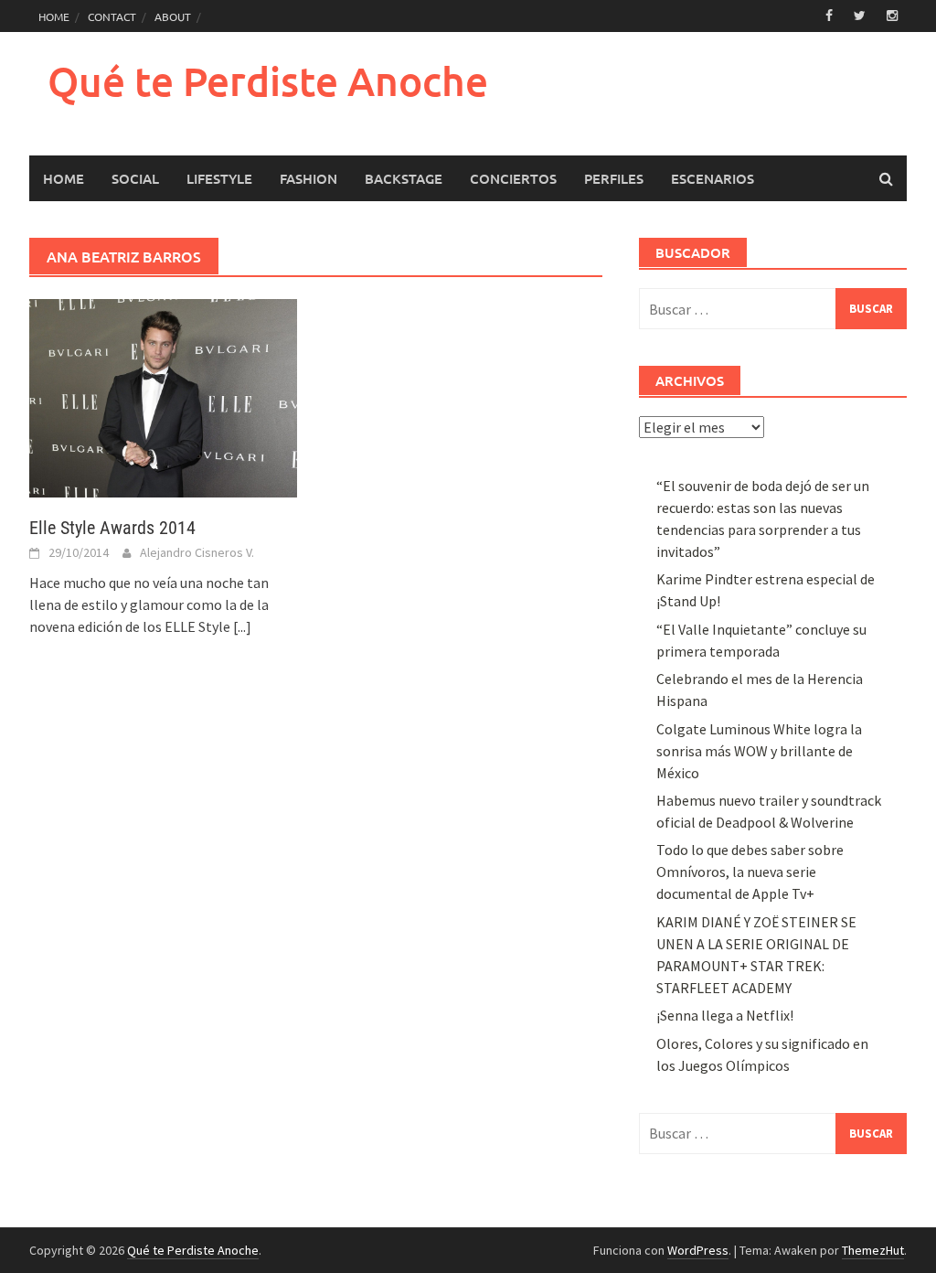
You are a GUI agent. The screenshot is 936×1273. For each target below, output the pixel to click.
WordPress (698, 1250)
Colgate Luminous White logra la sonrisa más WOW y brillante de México (759, 751)
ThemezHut (873, 1250)
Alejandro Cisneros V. (197, 552)
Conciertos (513, 178)
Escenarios (712, 178)
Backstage (403, 178)
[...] (242, 626)
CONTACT (112, 16)
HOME (53, 16)
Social (135, 178)
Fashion (308, 178)
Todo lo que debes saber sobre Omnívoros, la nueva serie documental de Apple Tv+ (750, 871)
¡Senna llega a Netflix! (724, 1015)
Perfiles (614, 178)
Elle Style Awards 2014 (112, 528)
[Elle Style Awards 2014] (163, 397)
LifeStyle (219, 178)
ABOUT (172, 16)
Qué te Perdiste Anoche (268, 81)
